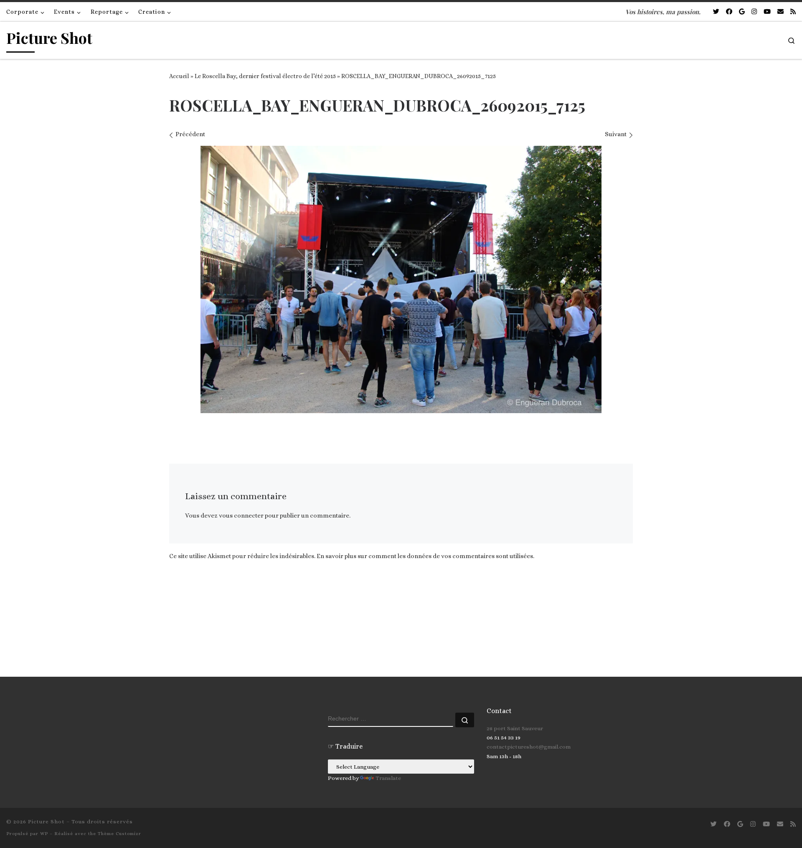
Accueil (179, 76)
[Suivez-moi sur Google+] (742, 12)
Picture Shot (46, 821)
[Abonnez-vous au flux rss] (793, 12)
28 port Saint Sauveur (515, 728)
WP (44, 833)
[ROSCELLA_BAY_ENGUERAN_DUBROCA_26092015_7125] (401, 279)
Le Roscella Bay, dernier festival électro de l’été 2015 (265, 76)
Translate (388, 778)
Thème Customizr (119, 833)
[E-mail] (780, 12)
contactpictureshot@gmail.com (529, 747)
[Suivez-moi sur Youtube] (767, 12)
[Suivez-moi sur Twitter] (716, 12)
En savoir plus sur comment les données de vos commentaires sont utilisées (425, 556)
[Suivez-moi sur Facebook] (729, 12)
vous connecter (241, 515)
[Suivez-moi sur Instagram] (754, 12)
